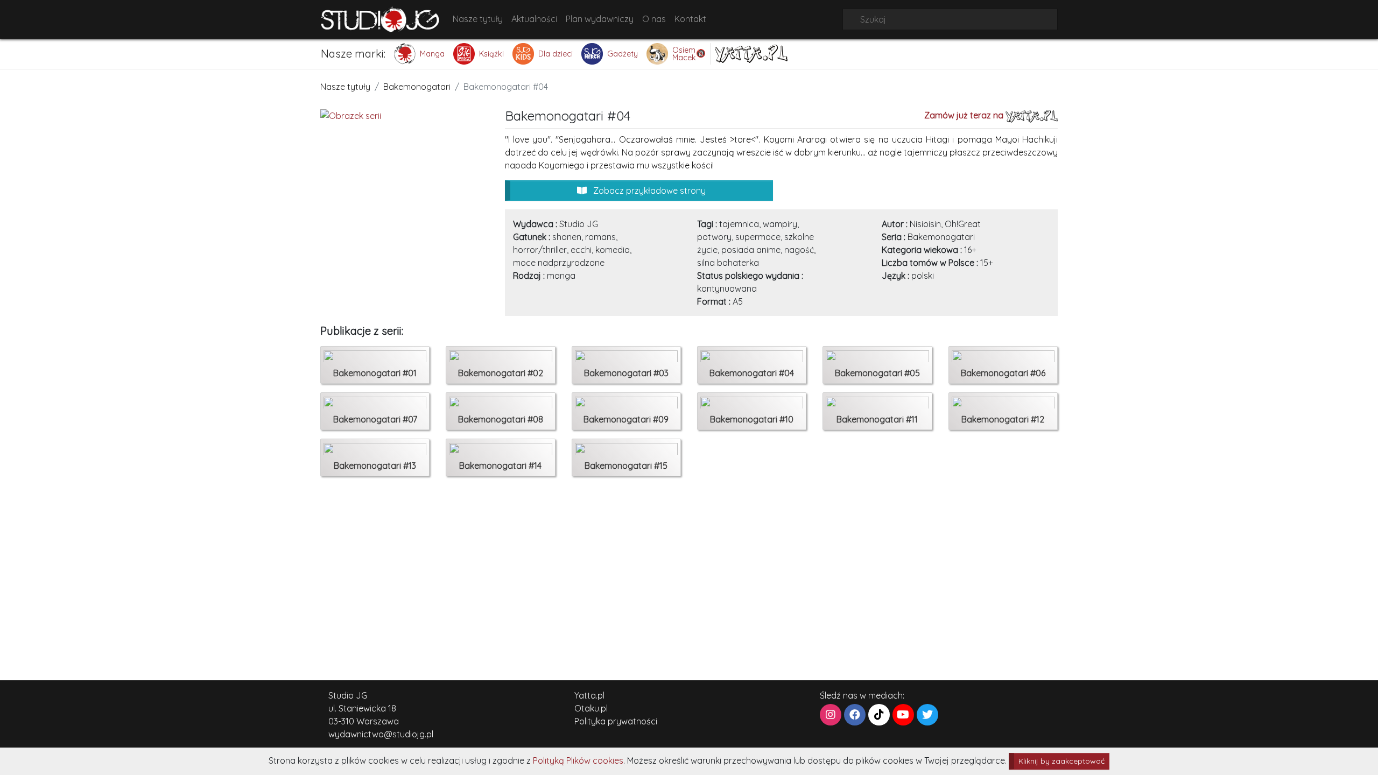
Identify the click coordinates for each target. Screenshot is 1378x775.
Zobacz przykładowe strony (648, 190)
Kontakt (690, 18)
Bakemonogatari (417, 86)
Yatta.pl (589, 695)
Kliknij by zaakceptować (1061, 761)
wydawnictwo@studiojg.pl (380, 734)
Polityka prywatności (615, 721)
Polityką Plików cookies (578, 760)
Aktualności (534, 18)
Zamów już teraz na (965, 115)
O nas (654, 18)
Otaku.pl (591, 708)
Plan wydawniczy (600, 18)
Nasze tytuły (478, 18)
